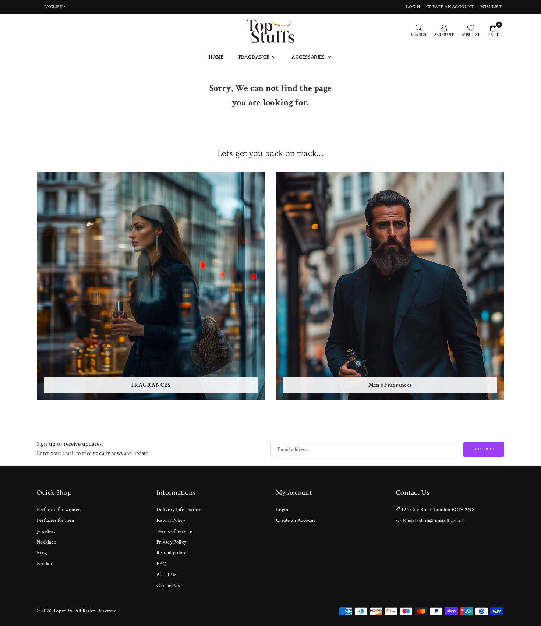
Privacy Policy (171, 542)
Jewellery (46, 531)
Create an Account (450, 7)
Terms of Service (174, 531)
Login (282, 509)
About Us (166, 574)
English (53, 7)
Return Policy (170, 520)
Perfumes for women (59, 509)
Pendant (45, 563)
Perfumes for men (55, 520)
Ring (42, 552)
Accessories (308, 57)
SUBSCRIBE (484, 449)
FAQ (161, 563)
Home (216, 57)
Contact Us (168, 585)
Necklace (46, 542)
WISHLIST (491, 7)
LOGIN (413, 7)
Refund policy (171, 552)
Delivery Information (178, 509)
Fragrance (254, 57)
